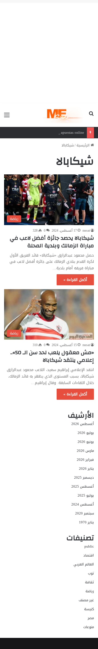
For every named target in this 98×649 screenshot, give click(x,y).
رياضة (89, 591)
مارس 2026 (85, 450)
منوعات (88, 627)
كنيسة (89, 609)
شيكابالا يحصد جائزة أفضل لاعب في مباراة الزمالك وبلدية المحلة (52, 242)
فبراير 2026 (85, 459)
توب (91, 573)
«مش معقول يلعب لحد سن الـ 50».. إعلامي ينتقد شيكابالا (52, 356)
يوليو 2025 (86, 495)
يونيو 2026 (86, 441)
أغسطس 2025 (82, 486)
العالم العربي (84, 564)
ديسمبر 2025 (84, 477)
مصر (91, 618)
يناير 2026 (86, 468)
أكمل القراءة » (75, 279)
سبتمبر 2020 (84, 513)
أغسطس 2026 (82, 423)
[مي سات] (63, 115)
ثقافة (89, 582)
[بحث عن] (91, 117)
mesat (86, 231)
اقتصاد (88, 555)
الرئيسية (83, 145)
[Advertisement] (49, 51)
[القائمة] (7, 117)
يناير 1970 (86, 522)
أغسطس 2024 (82, 504)
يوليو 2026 (86, 432)
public (89, 546)
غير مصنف (86, 600)
